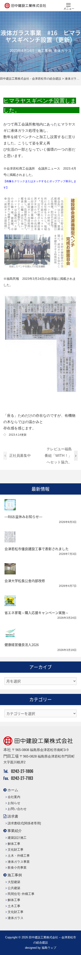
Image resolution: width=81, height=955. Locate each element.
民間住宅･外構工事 (21, 894)
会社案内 (14, 797)
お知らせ (14, 803)
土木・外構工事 (19, 855)
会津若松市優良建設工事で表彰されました (36, 548)
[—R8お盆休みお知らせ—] (10, 507)
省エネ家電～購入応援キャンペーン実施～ (36, 612)
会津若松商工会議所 (21, 168)
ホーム (12, 790)
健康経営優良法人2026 (21, 644)
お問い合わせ (17, 809)
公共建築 (14, 888)
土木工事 (14, 906)
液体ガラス (63, 51)
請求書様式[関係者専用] (24, 823)
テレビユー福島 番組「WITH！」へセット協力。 (59, 455)
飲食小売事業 (17, 867)
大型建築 (14, 882)
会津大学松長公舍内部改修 (24, 580)
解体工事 (14, 843)
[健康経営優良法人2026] (10, 635)
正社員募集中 (20, 455)
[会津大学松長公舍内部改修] (10, 571)
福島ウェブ (49, 947)
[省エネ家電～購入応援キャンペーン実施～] (10, 603)
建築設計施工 (17, 837)
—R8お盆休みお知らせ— (23, 516)
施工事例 (44, 51)
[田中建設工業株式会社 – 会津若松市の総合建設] (25, 5)
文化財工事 (15, 849)
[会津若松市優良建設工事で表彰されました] (10, 539)
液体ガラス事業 (19, 861)
